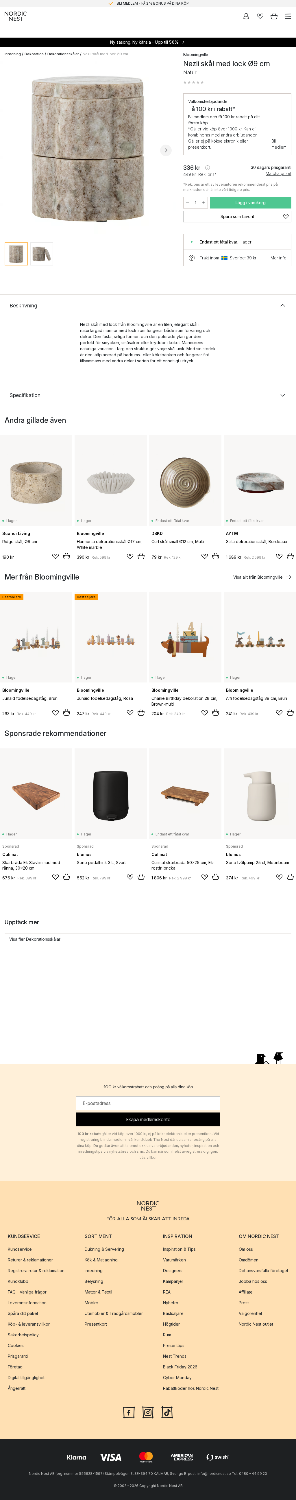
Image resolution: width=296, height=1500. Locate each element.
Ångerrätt (16, 1388)
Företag (15, 1366)
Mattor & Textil (98, 1291)
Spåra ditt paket (23, 1313)
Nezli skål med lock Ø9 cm (105, 54)
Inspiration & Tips (179, 1249)
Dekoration (34, 54)
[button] (193, 82)
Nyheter (170, 1302)
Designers (172, 1270)
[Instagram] (148, 1411)
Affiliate (246, 1291)
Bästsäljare (173, 1313)
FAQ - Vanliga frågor (27, 1291)
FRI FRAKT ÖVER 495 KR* (152, 3)
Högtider (171, 1324)
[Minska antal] (187, 203)
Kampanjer (173, 1281)
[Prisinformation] (207, 167)
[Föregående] (10, 150)
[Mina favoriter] (260, 16)
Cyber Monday (177, 1377)
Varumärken (174, 1259)
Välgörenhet (250, 1313)
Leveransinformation (27, 1302)
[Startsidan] (16, 16)
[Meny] (288, 16)
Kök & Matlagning (101, 1259)
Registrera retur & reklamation (36, 1270)
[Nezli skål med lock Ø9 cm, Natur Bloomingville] (88, 149)
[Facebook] (128, 1411)
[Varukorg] (274, 16)
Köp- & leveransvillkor (29, 1324)
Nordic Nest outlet (256, 1324)
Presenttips (173, 1345)
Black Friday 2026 (180, 1366)
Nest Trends (174, 1356)
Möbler (91, 1302)
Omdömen (248, 1259)
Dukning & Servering (104, 1249)
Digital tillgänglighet (26, 1377)
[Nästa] (166, 150)
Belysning (94, 1281)
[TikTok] (167, 1411)
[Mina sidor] (246, 16)
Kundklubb (18, 1281)
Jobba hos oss (253, 1281)
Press (244, 1302)
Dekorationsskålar (63, 54)
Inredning (13, 54)
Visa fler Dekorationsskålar (34, 939)
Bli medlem (278, 144)
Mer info (278, 257)
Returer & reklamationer (30, 1259)
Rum (167, 1334)
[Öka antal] (204, 203)
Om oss (246, 1249)
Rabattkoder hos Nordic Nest (191, 1388)
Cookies (16, 1345)
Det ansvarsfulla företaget (263, 1270)
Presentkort (96, 1324)
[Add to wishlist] (55, 556)
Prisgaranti (18, 1356)
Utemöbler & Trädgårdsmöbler (114, 1313)
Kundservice (20, 1249)
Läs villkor (148, 1157)
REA (167, 1291)
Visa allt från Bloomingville (258, 577)
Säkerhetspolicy (23, 1334)
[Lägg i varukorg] (66, 556)
